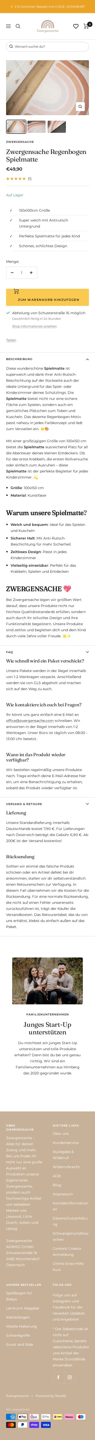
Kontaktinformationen (70, 1206)
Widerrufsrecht (66, 1167)
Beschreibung (19, 359)
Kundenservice (66, 1142)
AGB (57, 1176)
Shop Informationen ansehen (34, 326)
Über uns (61, 1133)
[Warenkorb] (86, 26)
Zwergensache (20, 142)
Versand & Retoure (24, 804)
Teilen (11, 340)
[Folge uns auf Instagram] (69, 1377)
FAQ (9, 652)
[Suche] (18, 26)
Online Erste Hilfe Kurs (68, 1266)
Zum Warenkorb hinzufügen (47, 300)
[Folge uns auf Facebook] (58, 1377)
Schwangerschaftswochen (70, 1236)
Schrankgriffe (18, 1335)
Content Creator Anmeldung (67, 1251)
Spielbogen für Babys (19, 1296)
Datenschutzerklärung (70, 1221)
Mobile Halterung (21, 1326)
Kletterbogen (18, 1317)
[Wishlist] (76, 26)
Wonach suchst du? (29, 46)
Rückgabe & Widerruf (63, 1154)
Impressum (63, 1194)
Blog (57, 1185)
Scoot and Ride (19, 1344)
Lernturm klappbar (23, 1308)
